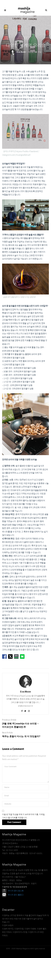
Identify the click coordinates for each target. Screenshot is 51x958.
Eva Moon (21, 52)
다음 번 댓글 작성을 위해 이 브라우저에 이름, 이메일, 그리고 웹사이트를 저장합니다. (23, 816)
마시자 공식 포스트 (16, 890)
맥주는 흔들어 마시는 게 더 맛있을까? (21, 736)
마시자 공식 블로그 (16, 895)
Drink (25, 38)
